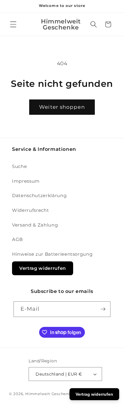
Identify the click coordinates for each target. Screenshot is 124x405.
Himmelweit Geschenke (49, 393)
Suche (19, 166)
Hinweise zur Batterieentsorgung (52, 254)
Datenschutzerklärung (39, 195)
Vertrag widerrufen (42, 268)
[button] (13, 24)
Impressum (26, 181)
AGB (17, 239)
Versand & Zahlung (35, 225)
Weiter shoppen (62, 107)
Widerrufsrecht (30, 210)
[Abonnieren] (103, 309)
